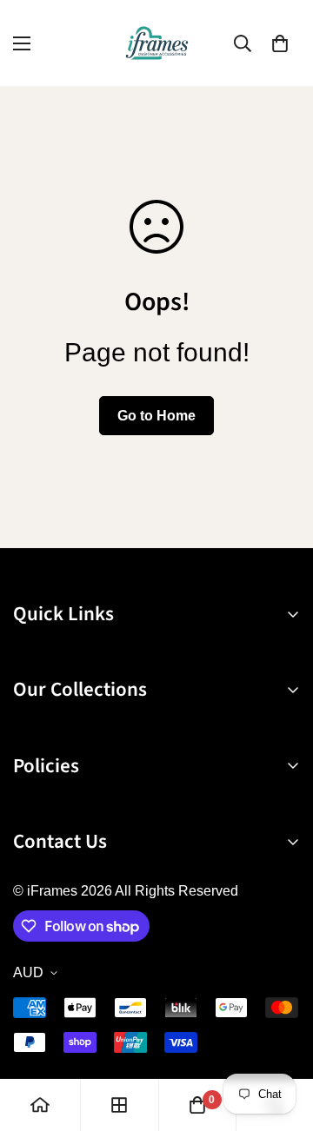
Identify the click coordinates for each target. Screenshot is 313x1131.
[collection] (119, 1105)
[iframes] (157, 43)
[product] (40, 1105)
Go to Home (156, 415)
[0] (280, 43)
